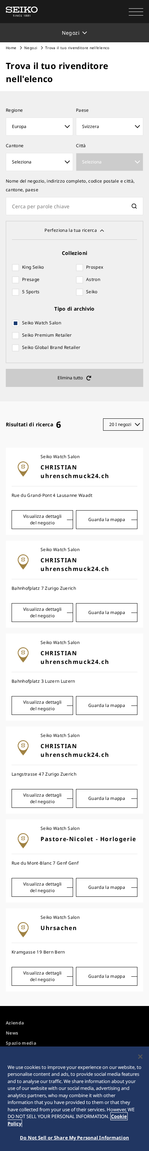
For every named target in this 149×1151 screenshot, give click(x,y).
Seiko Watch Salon (41, 323)
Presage (30, 279)
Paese (82, 110)
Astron (93, 279)
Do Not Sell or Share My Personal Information (74, 1137)
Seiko (92, 292)
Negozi (30, 47)
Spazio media (21, 1043)
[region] (74, 1098)
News (12, 1033)
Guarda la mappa (106, 519)
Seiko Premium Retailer (47, 335)
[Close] (140, 1057)
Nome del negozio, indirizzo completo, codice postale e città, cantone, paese (70, 185)
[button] (136, 11)
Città (81, 145)
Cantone (15, 145)
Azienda (15, 1023)
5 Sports (31, 292)
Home (11, 47)
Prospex (94, 267)
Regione (14, 110)
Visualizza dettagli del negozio (42, 519)
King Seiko (33, 267)
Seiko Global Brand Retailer (51, 347)
